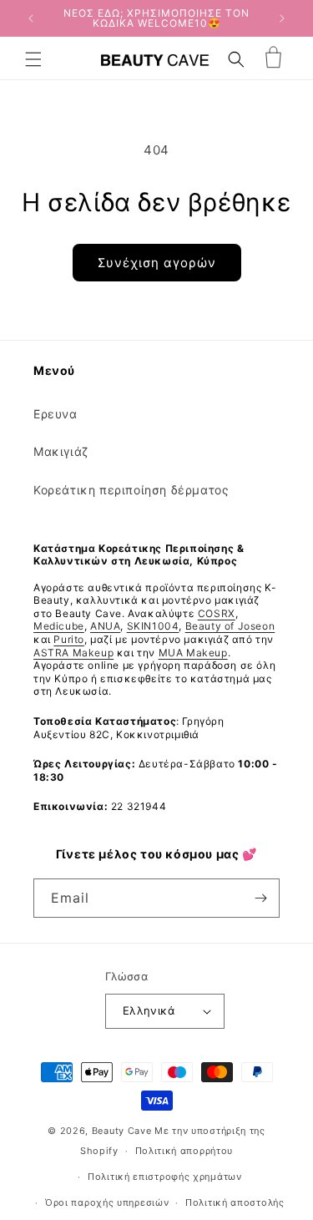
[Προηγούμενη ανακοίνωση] (31, 18)
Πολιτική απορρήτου (184, 1151)
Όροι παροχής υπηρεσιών (107, 1202)
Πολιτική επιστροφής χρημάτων (165, 1176)
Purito (68, 639)
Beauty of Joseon (230, 626)
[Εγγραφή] (260, 898)
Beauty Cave (122, 1130)
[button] (33, 59)
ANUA (105, 626)
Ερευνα (55, 414)
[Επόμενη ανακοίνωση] (282, 18)
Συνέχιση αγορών (157, 263)
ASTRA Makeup (73, 652)
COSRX (216, 613)
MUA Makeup (193, 652)
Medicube (58, 626)
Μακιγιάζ (60, 451)
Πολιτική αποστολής (235, 1202)
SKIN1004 (153, 626)
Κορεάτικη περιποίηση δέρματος (131, 490)
